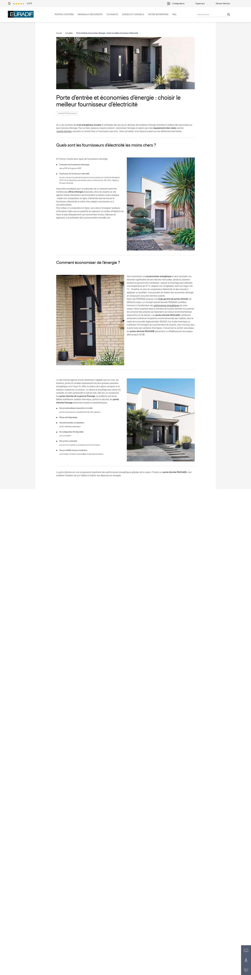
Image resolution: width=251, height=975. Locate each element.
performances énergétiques (166, 305)
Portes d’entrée (64, 14)
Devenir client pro (223, 4)
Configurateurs (178, 4)
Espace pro (200, 4)
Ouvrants (112, 14)
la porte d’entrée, (64, 131)
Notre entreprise (158, 14)
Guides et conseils (133, 14)
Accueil (59, 33)
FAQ (174, 14)
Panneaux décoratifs (90, 14)
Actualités (69, 33)
